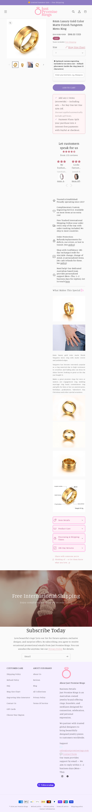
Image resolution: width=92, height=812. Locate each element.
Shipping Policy (14, 674)
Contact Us (11, 703)
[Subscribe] (67, 656)
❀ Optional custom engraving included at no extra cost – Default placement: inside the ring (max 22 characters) (69, 65)
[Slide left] (9, 64)
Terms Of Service (40, 703)
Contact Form (70, 754)
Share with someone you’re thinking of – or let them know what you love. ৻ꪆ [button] (69, 559)
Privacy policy (49, 806)
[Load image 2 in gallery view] (23, 65)
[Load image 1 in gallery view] (15, 65)
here (67, 281)
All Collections (39, 692)
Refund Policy (13, 680)
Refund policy (36, 806)
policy (71, 244)
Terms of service (62, 806)
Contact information (47, 809)
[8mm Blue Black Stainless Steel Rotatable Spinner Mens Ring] (76, 177)
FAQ (8, 686)
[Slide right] (43, 64)
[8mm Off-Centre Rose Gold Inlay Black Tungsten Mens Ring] (62, 177)
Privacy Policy (55, 649)
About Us (37, 674)
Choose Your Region (15, 715)
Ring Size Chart (13, 692)
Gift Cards (11, 709)
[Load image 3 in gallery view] (30, 65)
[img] (69, 151)
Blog (35, 686)
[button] (6, 12)
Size (69, 47)
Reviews (36, 680)
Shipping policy (77, 806)
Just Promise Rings (21, 806)
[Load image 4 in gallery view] (37, 65)
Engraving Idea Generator (18, 697)
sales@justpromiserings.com (74, 750)
